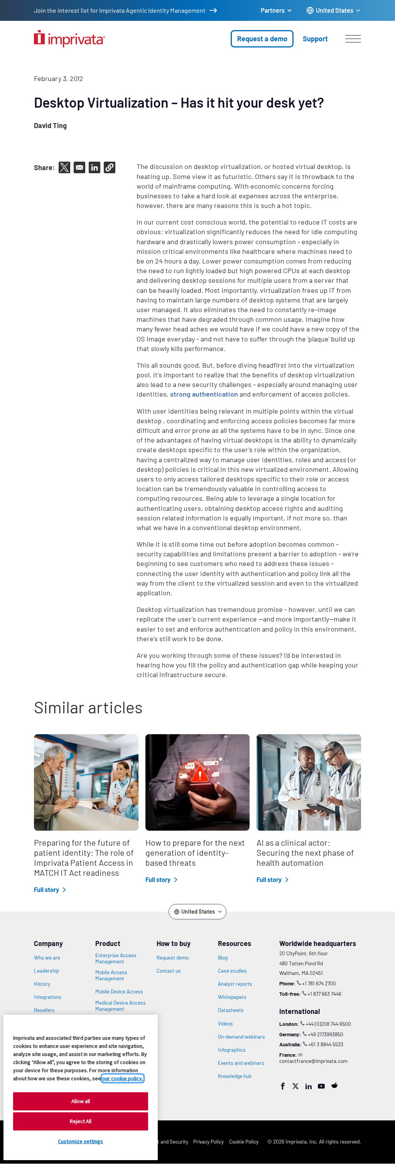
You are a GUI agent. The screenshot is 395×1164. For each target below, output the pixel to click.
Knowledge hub (235, 1076)
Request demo (173, 958)
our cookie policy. (122, 1078)
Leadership (46, 971)
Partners (273, 10)
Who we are (47, 958)
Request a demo (262, 38)
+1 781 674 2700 (319, 983)
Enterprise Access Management (116, 958)
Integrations (47, 997)
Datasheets (231, 1010)
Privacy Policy (208, 1141)
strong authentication (204, 394)
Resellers (44, 1010)
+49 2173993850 (325, 1034)
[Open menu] (353, 39)
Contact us (169, 971)
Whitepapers (232, 997)
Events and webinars (241, 1063)
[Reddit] (334, 1085)
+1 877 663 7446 (324, 993)
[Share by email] (79, 167)
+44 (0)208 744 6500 (328, 1023)
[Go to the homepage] (69, 38)
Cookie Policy (243, 1141)
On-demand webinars (241, 1037)
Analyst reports (235, 984)
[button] (109, 167)
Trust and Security (167, 1141)
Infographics (232, 1050)
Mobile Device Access (119, 991)
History (42, 984)
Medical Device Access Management (120, 1006)
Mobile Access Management (111, 975)
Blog (223, 958)
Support (315, 38)
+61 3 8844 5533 (325, 1044)
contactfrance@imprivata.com (313, 1061)
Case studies (232, 971)
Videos (225, 1023)
